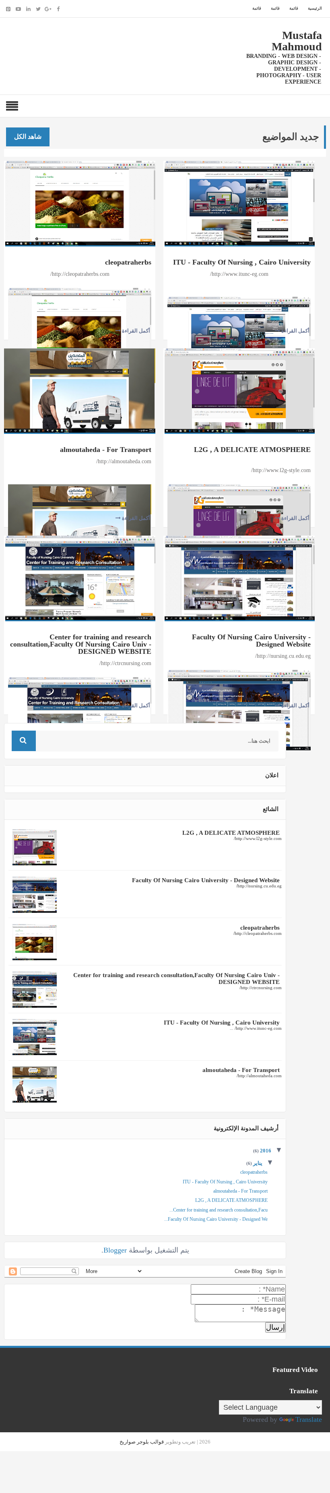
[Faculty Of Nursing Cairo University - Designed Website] (240, 577)
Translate (308, 1419)
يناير (257, 1163)
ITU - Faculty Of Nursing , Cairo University (242, 262)
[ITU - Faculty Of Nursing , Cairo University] (240, 202)
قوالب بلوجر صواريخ (142, 1442)
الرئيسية (315, 8)
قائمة (293, 8)
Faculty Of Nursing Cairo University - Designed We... (216, 1219)
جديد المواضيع (290, 136)
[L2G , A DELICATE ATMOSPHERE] (240, 390)
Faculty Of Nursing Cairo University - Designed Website (251, 640)
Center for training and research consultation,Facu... (218, 1210)
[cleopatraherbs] (80, 202)
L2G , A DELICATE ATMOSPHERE (252, 449)
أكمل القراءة (135, 331)
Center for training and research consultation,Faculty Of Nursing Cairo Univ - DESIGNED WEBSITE (80, 644)
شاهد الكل (27, 136)
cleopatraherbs (128, 262)
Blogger (115, 1250)
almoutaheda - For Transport (105, 449)
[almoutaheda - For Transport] (79, 390)
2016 (265, 1151)
